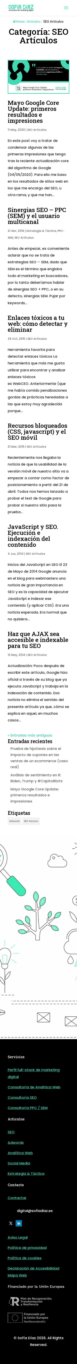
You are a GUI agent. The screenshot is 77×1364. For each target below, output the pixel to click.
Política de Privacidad (34, 1013)
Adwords (14, 821)
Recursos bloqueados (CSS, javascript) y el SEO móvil (37, 431)
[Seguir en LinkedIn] (19, 1223)
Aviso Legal (18, 1237)
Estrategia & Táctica (41, 231)
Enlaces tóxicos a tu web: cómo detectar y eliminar (38, 323)
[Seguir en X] (11, 1223)
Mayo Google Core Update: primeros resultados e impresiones (33, 111)
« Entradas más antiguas (30, 735)
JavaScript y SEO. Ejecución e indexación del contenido (33, 535)
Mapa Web (17, 1275)
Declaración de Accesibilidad (33, 1268)
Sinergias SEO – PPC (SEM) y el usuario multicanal (37, 216)
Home (20, 21)
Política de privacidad (27, 1247)
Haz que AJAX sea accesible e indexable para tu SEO (38, 640)
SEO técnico (31, 821)
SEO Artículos (37, 130)
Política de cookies (24, 1258)
